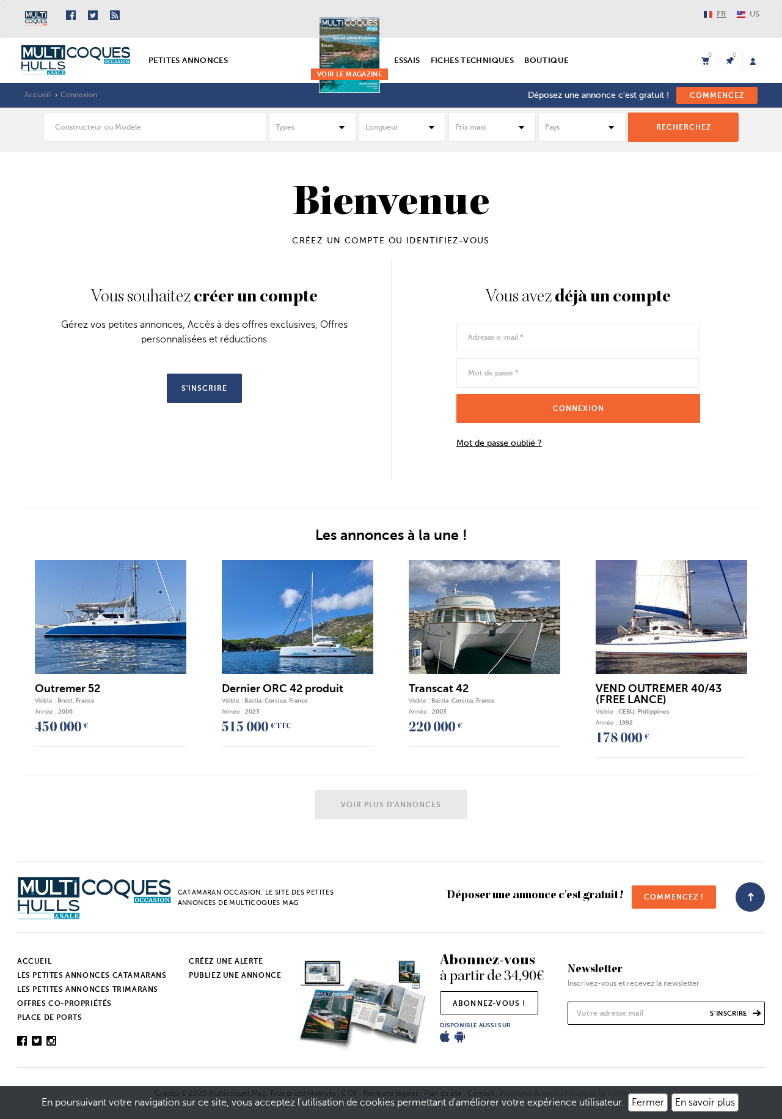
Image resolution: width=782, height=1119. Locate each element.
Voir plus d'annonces (391, 804)
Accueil (37, 94)
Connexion (78, 94)
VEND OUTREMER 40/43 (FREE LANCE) (659, 694)
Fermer (648, 1102)
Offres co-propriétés (64, 1003)
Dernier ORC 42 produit (282, 688)
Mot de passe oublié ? (499, 443)
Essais (407, 60)
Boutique (546, 60)
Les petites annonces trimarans (87, 989)
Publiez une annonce (235, 975)
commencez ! (674, 897)
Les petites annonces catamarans (92, 975)
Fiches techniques (472, 60)
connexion (578, 408)
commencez (717, 95)
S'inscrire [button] (204, 388)
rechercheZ (683, 127)
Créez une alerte (226, 961)
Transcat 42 (439, 688)
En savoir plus (705, 1102)
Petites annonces (188, 60)
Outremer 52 (67, 688)
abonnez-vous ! (489, 1003)
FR (721, 13)
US (754, 13)
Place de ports (49, 1017)
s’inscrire (729, 1013)
